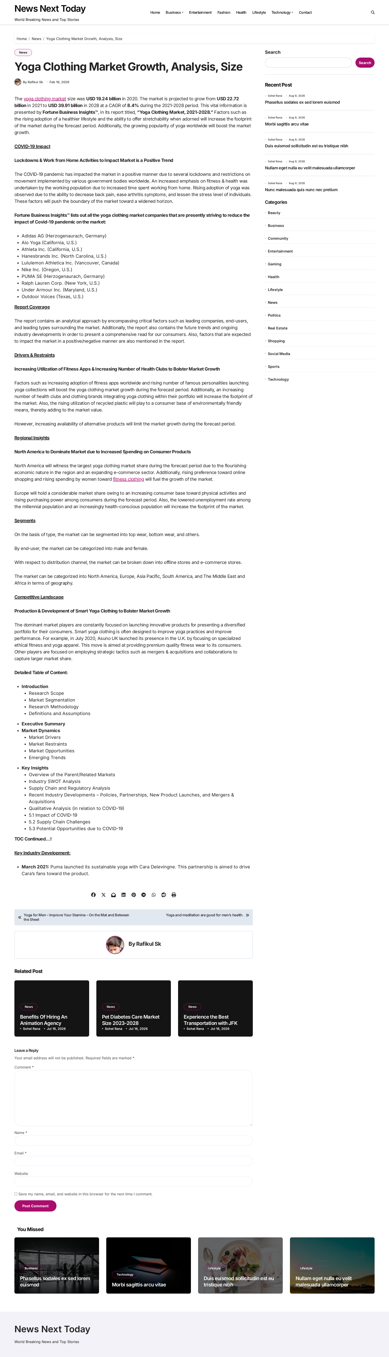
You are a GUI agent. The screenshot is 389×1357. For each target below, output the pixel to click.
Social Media (279, 353)
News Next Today (50, 8)
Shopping (276, 341)
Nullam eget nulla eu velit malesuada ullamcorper (310, 167)
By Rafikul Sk (33, 82)
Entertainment (200, 12)
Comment (24, 1067)
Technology (281, 12)
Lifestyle (259, 12)
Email (20, 1153)
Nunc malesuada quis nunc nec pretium (301, 189)
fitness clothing (128, 479)
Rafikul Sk (148, 944)
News (23, 52)
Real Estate (277, 328)
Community (278, 238)
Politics (274, 315)
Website (21, 1173)
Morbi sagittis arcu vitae (287, 124)
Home (155, 12)
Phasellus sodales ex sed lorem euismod (302, 102)
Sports (274, 366)
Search (272, 52)
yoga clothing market (45, 98)
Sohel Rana (31, 1029)
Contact (305, 12)
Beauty (274, 212)
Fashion (224, 12)
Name (20, 1132)
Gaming (274, 264)
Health (241, 12)
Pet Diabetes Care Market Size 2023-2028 (131, 1020)
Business (173, 12)
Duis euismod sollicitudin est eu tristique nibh (306, 145)
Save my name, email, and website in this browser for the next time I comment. (85, 1194)
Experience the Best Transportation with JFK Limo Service (210, 1023)
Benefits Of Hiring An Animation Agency (43, 1020)
